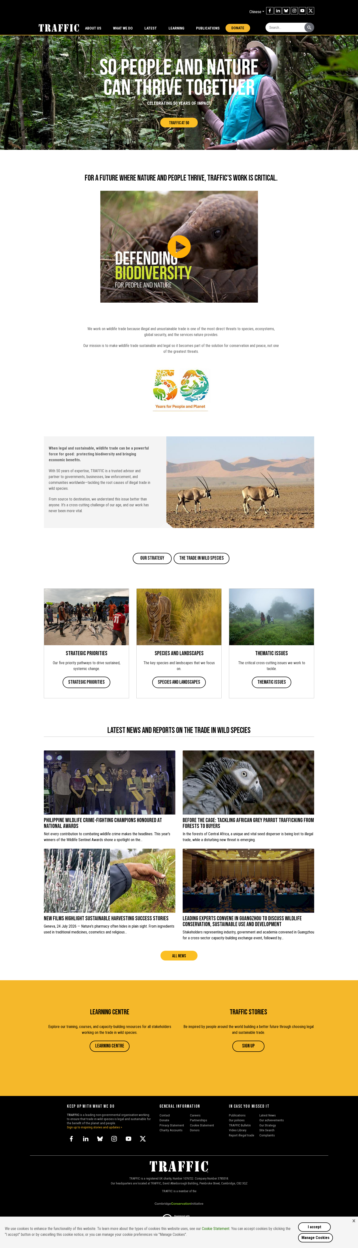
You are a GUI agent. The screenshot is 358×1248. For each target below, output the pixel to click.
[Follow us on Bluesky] (286, 10)
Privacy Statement (172, 1125)
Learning (176, 28)
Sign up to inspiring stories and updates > (94, 1127)
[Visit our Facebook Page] (269, 10)
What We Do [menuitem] (123, 28)
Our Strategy (152, 558)
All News (179, 956)
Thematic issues (271, 682)
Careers (195, 1115)
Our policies (237, 1120)
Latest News (267, 1115)
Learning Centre (109, 1046)
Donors (194, 1130)
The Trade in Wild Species (201, 558)
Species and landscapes (179, 682)
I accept (314, 1227)
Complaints (267, 1135)
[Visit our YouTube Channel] (302, 10)
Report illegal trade (241, 1135)
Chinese (255, 12)
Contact (165, 1115)
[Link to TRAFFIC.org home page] (56, 27)
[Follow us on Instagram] (294, 10)
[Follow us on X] (310, 10)
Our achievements (271, 1120)
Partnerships (198, 1120)
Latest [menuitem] (150, 28)
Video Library (237, 1130)
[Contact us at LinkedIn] (278, 10)
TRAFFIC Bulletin (240, 1125)
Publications (208, 28)
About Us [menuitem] (93, 28)
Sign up (248, 1046)
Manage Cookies (315, 1237)
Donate (237, 28)
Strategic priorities (86, 682)
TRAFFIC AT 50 (179, 122)
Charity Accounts (171, 1130)
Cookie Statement (202, 1125)
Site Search (266, 1130)
